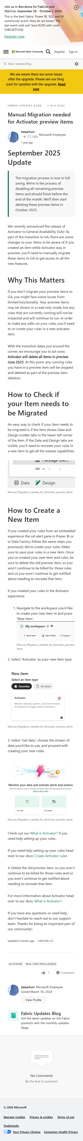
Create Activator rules (50, 855)
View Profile (33, 1000)
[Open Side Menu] (6, 51)
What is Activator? (44, 833)
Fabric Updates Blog (19, 63)
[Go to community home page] (27, 51)
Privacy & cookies (41, 1117)
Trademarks (11, 1125)
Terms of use (65, 1117)
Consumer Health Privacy (61, 1132)
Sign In (73, 51)
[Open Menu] (76, 64)
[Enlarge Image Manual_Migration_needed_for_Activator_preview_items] (41, 474)
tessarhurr (28, 132)
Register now (14, 36)
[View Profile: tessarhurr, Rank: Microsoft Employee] (13, 137)
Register (59, 51)
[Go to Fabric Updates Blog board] (13, 1015)
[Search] (48, 51)
